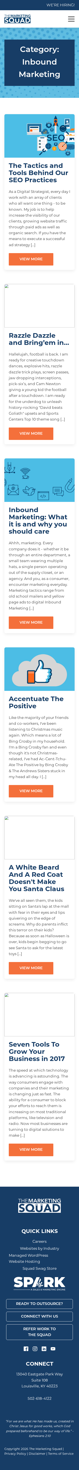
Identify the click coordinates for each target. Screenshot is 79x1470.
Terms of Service (61, 1454)
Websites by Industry (39, 1248)
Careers (39, 1241)
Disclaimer (37, 1454)
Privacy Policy (15, 1454)
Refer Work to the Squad (39, 1332)
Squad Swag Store (40, 1268)
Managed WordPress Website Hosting (28, 1258)
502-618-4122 (40, 1398)
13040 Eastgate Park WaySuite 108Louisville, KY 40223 (39, 1380)
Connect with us (39, 1316)
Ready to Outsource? (39, 1304)
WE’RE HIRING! (61, 5)
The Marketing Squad (45, 1449)
